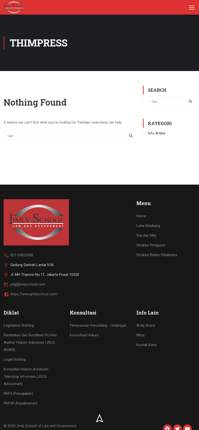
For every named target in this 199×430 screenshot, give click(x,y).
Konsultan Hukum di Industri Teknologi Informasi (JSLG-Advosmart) (26, 376)
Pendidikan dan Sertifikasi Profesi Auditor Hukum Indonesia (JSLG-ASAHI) (30, 342)
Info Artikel (156, 133)
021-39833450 (21, 255)
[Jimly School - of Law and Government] (13, 7)
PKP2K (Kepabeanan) (20, 403)
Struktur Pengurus (150, 245)
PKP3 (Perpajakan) (18, 393)
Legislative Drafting (19, 325)
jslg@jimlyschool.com (27, 284)
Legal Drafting (15, 359)
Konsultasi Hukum (84, 335)
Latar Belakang (148, 226)
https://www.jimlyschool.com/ (34, 294)
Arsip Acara (145, 325)
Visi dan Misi (146, 235)
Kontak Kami (146, 345)
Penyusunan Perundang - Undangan (98, 325)
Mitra (140, 335)
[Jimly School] (36, 222)
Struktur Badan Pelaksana (156, 255)
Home (141, 216)
